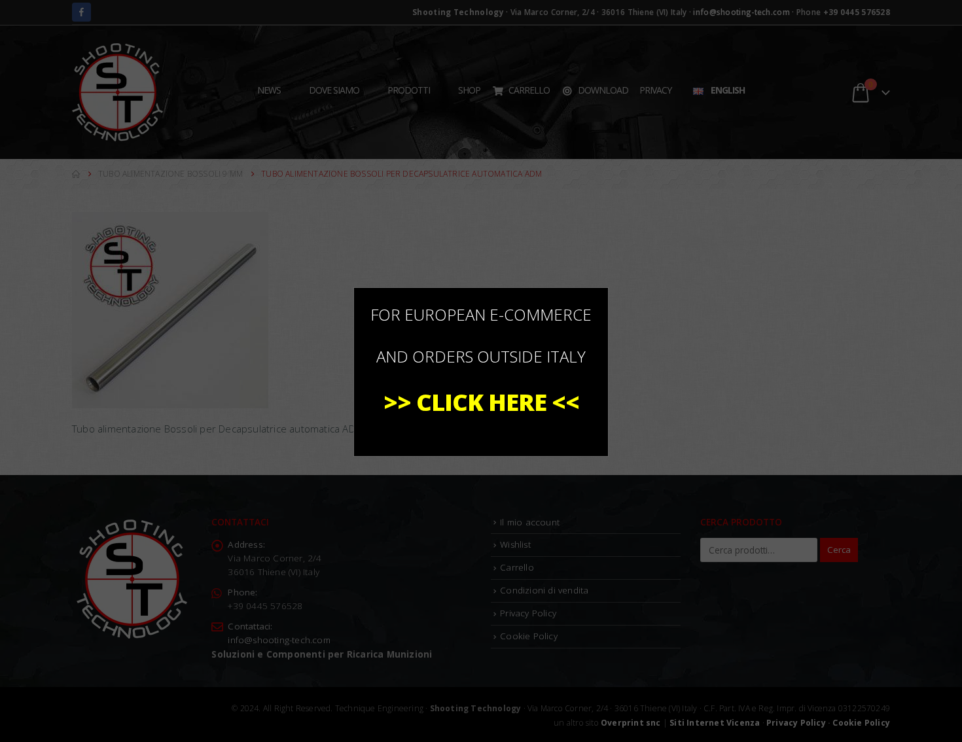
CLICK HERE (481, 402)
